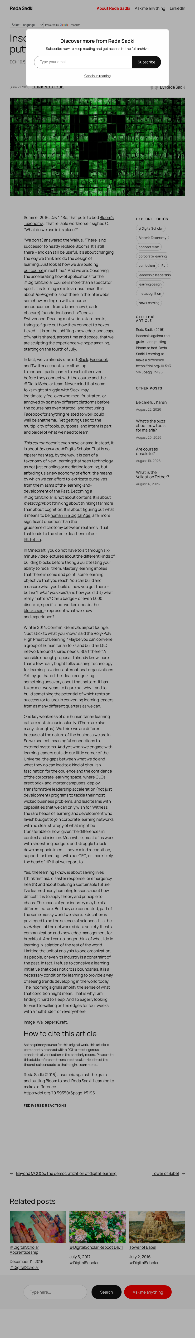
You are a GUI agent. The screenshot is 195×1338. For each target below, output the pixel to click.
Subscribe (146, 62)
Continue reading (97, 75)
